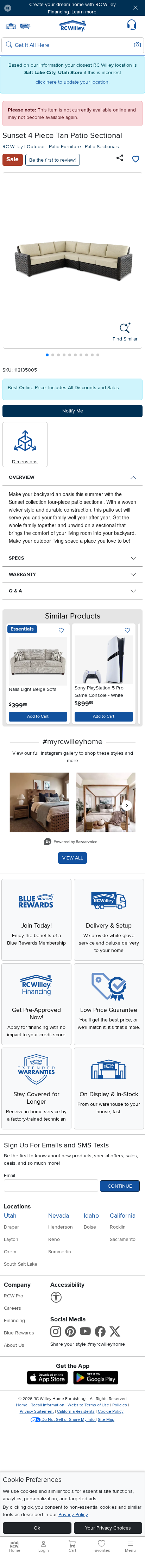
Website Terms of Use (88, 1405)
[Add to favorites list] (135, 160)
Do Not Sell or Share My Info (68, 1419)
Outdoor (36, 147)
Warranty (22, 574)
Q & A (15, 591)
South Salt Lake (20, 1264)
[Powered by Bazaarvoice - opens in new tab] (70, 842)
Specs (16, 558)
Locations (17, 1206)
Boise (90, 1227)
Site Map (106, 1419)
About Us (14, 1345)
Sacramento (122, 1239)
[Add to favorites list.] (61, 631)
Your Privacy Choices (108, 1528)
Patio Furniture (65, 147)
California (122, 1215)
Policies (119, 1405)
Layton (11, 1239)
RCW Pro (13, 1296)
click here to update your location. (72, 82)
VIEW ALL (72, 858)
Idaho (91, 1215)
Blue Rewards (19, 1333)
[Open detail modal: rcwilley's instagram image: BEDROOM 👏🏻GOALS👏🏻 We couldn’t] (105, 802)
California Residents (76, 1411)
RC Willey (12, 147)
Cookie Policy (111, 1411)
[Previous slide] (11, 266)
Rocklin (118, 1227)
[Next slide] (134, 266)
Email (9, 1175)
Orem (10, 1252)
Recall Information (47, 1405)
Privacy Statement (37, 1411)
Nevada (58, 1215)
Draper (11, 1227)
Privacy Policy (73, 1515)
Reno (54, 1239)
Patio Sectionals (102, 147)
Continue (120, 1186)
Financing (14, 1320)
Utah (10, 1215)
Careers (12, 1308)
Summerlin (59, 1252)
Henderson (60, 1227)
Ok (37, 1528)
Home (21, 1405)
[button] (28, 8)
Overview (21, 477)
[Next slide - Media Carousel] (126, 805)
